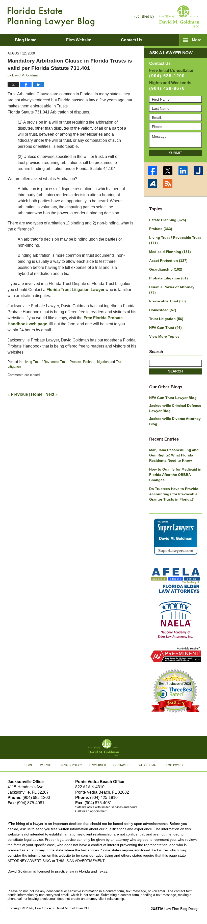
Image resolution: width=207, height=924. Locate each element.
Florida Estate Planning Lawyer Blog (51, 16)
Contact (131, 40)
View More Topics (164, 336)
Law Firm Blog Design (175, 909)
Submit (175, 153)
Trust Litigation (166, 319)
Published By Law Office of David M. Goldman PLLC (166, 16)
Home (36, 394)
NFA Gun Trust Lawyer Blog (173, 398)
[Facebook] (152, 170)
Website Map (148, 765)
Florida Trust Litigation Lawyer (75, 289)
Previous (18, 394)
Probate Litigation (96, 362)
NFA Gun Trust (165, 328)
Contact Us (122, 765)
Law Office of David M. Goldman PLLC (63, 908)
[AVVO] (152, 183)
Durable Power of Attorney (171, 289)
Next (51, 394)
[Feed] (167, 183)
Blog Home (25, 40)
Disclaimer (97, 765)
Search (175, 371)
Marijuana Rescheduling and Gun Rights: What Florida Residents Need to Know (174, 455)
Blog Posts (174, 765)
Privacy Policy (71, 765)
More (196, 40)
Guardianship (165, 269)
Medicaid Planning (170, 252)
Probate (75, 362)
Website (46, 765)
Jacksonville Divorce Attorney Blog (175, 421)
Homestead (162, 310)
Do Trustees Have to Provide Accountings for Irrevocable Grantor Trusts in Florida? (173, 494)
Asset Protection (168, 260)
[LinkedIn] (183, 170)
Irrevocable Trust (167, 301)
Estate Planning (167, 220)
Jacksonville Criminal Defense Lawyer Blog (175, 408)
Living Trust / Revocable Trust (45, 362)
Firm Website (78, 40)
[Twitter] (167, 170)
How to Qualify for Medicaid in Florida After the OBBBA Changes (175, 474)
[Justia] (198, 170)
